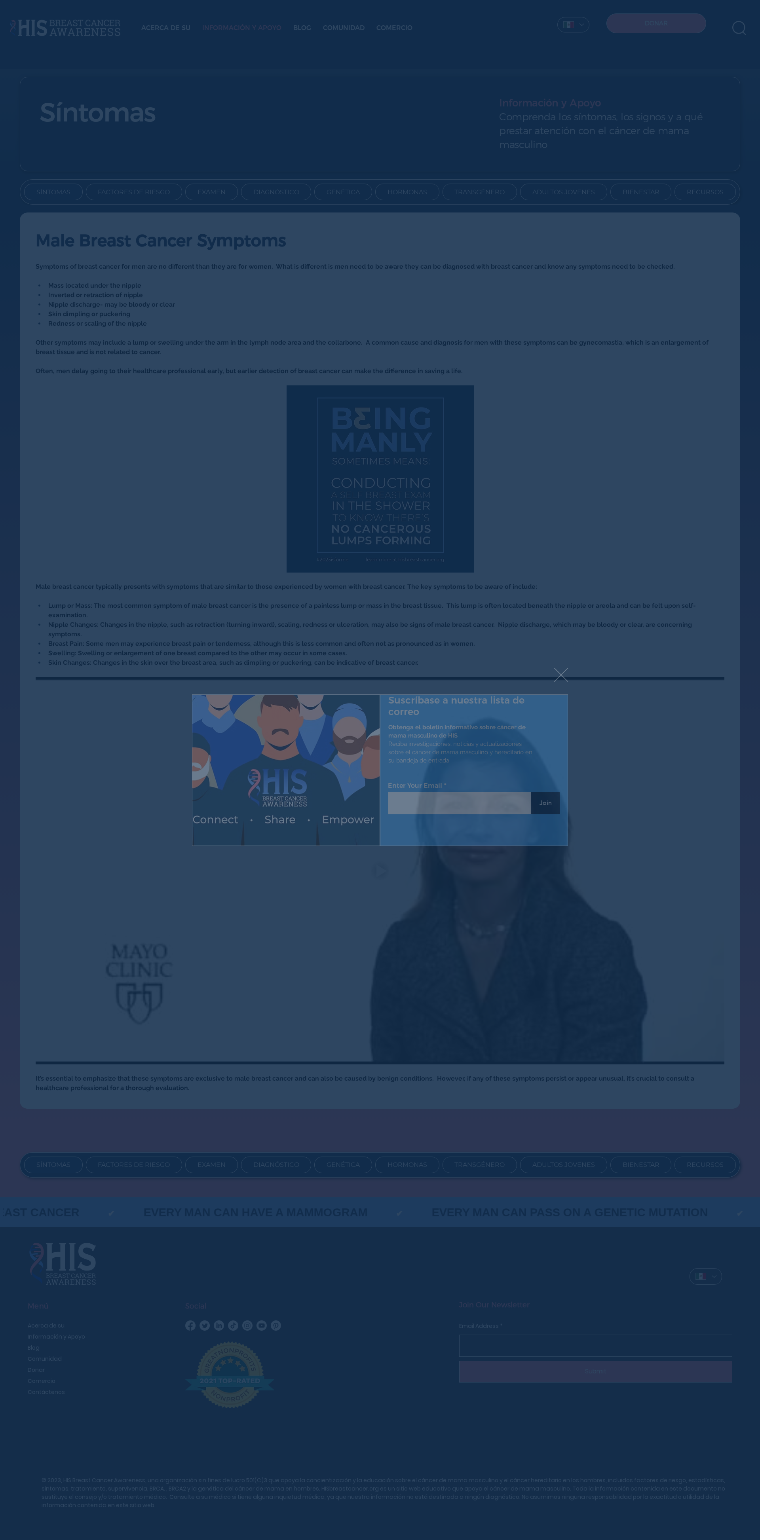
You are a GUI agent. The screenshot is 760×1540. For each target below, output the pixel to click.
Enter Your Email (415, 786)
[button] (561, 675)
